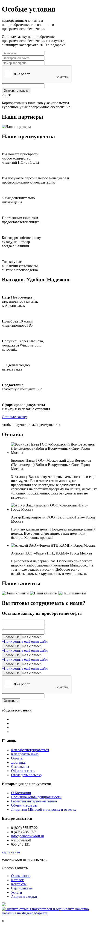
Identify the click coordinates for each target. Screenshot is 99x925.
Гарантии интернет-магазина (34, 801)
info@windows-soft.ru (27, 836)
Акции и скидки (24, 896)
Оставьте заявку (14, 417)
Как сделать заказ (24, 754)
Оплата (17, 758)
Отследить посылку (26, 775)
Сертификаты (22, 888)
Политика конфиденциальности (36, 797)
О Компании (21, 793)
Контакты (18, 884)
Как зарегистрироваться (30, 750)
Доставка (18, 762)
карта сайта (11, 852)
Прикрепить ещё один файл (25, 641)
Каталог (17, 880)
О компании (20, 876)
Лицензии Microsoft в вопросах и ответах (43, 809)
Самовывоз (20, 766)
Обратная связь (23, 771)
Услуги (16, 892)
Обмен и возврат (24, 805)
